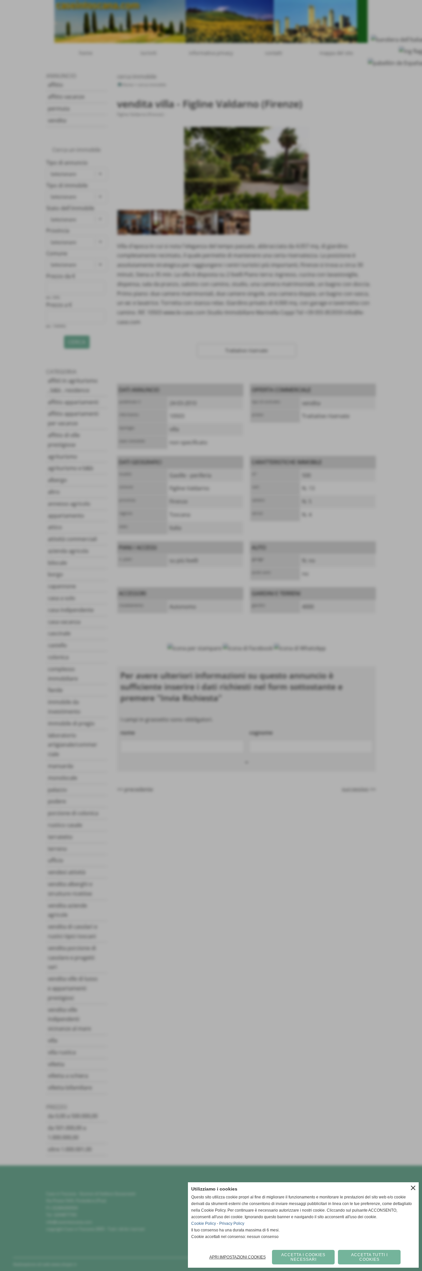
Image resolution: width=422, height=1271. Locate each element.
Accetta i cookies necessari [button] (303, 1257)
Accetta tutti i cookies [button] (369, 1257)
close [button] (413, 1188)
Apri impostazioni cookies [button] (237, 1257)
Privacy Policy (231, 1223)
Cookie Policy (203, 1223)
